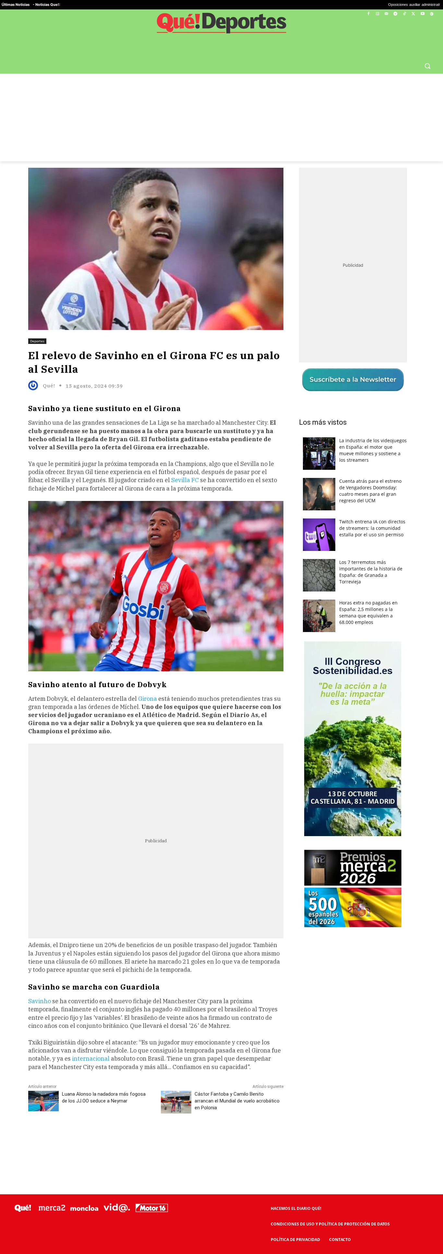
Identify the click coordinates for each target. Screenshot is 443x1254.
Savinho (40, 1001)
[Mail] (386, 14)
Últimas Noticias (16, 4)
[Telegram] (395, 14)
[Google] (431, 14)
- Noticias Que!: (46, 4)
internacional (91, 1058)
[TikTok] (404, 14)
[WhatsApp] (125, 1137)
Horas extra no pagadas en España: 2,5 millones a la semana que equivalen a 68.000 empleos (368, 612)
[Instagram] (377, 14)
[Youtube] (422, 14)
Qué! (49, 385)
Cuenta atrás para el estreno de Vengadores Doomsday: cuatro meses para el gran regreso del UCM (370, 491)
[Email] (170, 1137)
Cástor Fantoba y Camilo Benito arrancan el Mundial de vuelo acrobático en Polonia (237, 1101)
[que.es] (221, 25)
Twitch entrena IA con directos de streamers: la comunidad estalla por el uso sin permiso (372, 528)
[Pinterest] (110, 1137)
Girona (148, 698)
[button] (427, 66)
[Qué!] (34, 385)
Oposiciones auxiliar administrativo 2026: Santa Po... (364, 4)
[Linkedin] (155, 1137)
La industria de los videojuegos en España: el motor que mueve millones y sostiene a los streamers (373, 450)
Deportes (37, 341)
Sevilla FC (185, 480)
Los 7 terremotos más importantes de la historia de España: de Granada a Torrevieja (370, 572)
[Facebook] (368, 14)
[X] (413, 14)
